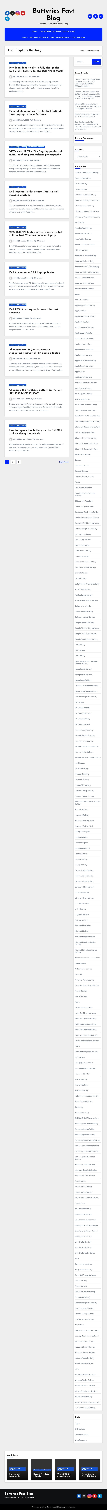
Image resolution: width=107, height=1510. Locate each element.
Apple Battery (80, 311)
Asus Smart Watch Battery (86, 405)
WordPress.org (81, 1440)
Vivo (77, 1369)
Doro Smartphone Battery (85, 567)
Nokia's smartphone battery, (86, 1035)
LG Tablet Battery (82, 904)
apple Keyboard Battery (84, 327)
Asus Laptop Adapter (83, 394)
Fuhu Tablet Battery (83, 589)
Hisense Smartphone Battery (86, 686)
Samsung (79, 1107)
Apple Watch (80, 372)
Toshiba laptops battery (84, 1319)
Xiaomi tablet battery (83, 1397)
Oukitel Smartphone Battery (86, 1052)
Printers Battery (81, 1085)
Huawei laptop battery (84, 730)
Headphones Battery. (84, 675)
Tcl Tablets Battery (82, 1297)
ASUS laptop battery (83, 399)
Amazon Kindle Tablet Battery (87, 267)
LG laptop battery (82, 892)
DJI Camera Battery (83, 551)
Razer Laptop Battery (83, 1102)
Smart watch (80, 1181)
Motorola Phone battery (84, 980)
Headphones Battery (83, 669)
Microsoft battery (82, 931)
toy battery (79, 1325)
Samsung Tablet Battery (85, 1165)
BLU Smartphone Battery (85, 432)
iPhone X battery (82, 774)
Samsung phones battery (85, 1135)
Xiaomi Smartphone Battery (86, 1391)
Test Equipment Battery (84, 1308)
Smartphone (80, 1203)
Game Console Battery (84, 612)
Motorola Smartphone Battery (87, 985)
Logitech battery (82, 915)
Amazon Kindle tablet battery (87, 272)
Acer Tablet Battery (83, 239)
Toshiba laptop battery (84, 1314)
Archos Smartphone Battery (86, 173)
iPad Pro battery (81, 769)
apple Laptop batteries (84, 338)
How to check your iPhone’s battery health (57, 31)
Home (34, 31)
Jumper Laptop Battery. (85, 796)
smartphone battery (83, 1209)
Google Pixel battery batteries (87, 628)
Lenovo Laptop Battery (84, 870)
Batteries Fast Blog (19, 1494)
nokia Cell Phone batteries (85, 1013)
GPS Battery (80, 645)
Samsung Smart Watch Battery (87, 1140)
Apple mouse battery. (83, 355)
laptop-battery (81, 865)
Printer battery (81, 1079)
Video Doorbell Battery (84, 1364)
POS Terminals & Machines (85, 1068)
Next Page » (64, 462)
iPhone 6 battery (82, 780)
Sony (77, 1259)
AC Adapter (79, 222)
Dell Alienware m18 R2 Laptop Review (32, 272)
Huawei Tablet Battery (84, 752)
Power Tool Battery (82, 1074)
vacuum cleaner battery (85, 1341)
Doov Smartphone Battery (85, 562)
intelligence (80, 763)
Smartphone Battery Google (86, 1225)
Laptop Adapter (81, 837)
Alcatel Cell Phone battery (85, 256)
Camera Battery (81, 471)
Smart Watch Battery (83, 1187)
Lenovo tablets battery (84, 881)
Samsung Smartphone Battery (87, 217)
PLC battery (80, 1057)
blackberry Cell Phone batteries (87, 416)
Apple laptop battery (83, 344)
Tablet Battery (81, 1281)
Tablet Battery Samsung (85, 1292)
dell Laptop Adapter (83, 534)
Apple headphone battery (85, 316)
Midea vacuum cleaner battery (87, 958)
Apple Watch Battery (83, 377)
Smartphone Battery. (83, 1236)
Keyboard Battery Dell (84, 826)
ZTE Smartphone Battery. (85, 1408)
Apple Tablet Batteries (84, 366)
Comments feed (81, 1435)
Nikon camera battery (83, 1008)
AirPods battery (81, 250)
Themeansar (70, 1507)
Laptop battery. (81, 859)
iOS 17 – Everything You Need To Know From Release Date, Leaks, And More (53, 37)
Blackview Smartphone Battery (87, 427)
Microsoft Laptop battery (85, 937)
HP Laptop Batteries (83, 713)
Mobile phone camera (83, 969)
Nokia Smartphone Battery (86, 1019)
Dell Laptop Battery (18, 63)
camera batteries (82, 466)
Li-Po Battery (80, 909)
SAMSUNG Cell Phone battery (87, 1118)
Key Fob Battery (81, 810)
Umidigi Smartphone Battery (86, 1336)
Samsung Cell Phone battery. (86, 1124)
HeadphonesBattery (83, 680)
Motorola (78, 974)
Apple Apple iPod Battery (85, 305)
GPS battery (80, 650)
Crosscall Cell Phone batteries (87, 523)
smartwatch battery (83, 1242)
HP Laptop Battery (82, 719)
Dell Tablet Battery (82, 545)
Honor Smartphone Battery (86, 691)
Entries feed (80, 1429)
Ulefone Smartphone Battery (87, 1330)
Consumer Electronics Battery (87, 512)
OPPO (77, 1046)
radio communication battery (87, 1096)
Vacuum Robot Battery (84, 1358)
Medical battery (81, 920)
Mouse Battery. (81, 997)
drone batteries (81, 573)
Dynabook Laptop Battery (85, 195)
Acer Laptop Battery (83, 233)
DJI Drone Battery (82, 556)
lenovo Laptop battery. (84, 876)
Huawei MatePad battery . (85, 735)
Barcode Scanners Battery (86, 410)
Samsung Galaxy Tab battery (87, 211)
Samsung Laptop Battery (85, 1129)
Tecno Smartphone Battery (86, 1303)
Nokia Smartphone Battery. (86, 1030)
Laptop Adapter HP (82, 848)
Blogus (60, 1507)
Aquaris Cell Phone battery (86, 383)
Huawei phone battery (84, 741)
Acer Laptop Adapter (83, 228)
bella (14, 76)
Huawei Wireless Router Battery (88, 758)
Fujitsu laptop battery (84, 595)
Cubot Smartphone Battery (86, 529)
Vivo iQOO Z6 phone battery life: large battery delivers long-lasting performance (88, 106)
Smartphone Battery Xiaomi (86, 1231)
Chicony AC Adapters (83, 501)
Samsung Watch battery (85, 1176)
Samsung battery (82, 1113)
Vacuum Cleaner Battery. (85, 1352)
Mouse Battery (81, 991)
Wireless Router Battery (84, 1380)
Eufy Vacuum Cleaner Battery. (87, 584)
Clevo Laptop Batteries (84, 507)
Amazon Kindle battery (84, 261)
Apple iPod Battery (82, 322)
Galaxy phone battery (83, 606)
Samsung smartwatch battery (87, 1151)
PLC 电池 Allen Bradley (84, 1063)
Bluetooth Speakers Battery (86, 443)
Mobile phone (80, 963)
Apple (77, 294)
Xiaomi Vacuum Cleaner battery (88, 1402)
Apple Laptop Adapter (84, 333)
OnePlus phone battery (84, 206)
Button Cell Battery (83, 455)
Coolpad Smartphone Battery (87, 518)
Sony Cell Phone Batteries (85, 1275)
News (77, 1002)
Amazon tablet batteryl (84, 289)
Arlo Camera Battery (83, 388)
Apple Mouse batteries (84, 350)
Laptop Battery (81, 854)
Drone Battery (81, 184)
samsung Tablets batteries (86, 1170)
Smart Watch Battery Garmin (86, 1198)
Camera (78, 460)
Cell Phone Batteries (36, 147)
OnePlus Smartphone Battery (87, 200)
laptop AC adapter (82, 832)
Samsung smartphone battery (87, 1146)
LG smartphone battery (84, 898)
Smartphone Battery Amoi (85, 1220)
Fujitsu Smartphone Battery (86, 601)
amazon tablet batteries (85, 278)
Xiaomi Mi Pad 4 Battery (85, 1386)
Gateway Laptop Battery (85, 617)
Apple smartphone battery (85, 361)
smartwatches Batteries (85, 1253)
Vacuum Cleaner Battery (85, 1347)
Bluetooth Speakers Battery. (86, 449)
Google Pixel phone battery (86, 634)
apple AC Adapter (82, 300)
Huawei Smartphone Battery (86, 746)
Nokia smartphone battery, (85, 1024)
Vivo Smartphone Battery (85, 1375)
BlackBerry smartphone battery (88, 421)
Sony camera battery (83, 1264)
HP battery (79, 702)
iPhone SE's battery (83, 785)
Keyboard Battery (82, 815)
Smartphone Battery (83, 1214)
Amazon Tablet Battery (84, 283)
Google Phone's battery (84, 623)
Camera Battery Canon (84, 477)
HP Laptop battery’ (82, 724)
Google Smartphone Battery (86, 639)
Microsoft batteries (83, 926)
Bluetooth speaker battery (86, 438)
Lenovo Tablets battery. (84, 887)
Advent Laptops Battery (85, 245)
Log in (77, 1424)
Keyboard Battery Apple (84, 821)
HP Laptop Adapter (82, 708)
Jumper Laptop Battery (84, 791)
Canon (77, 482)
